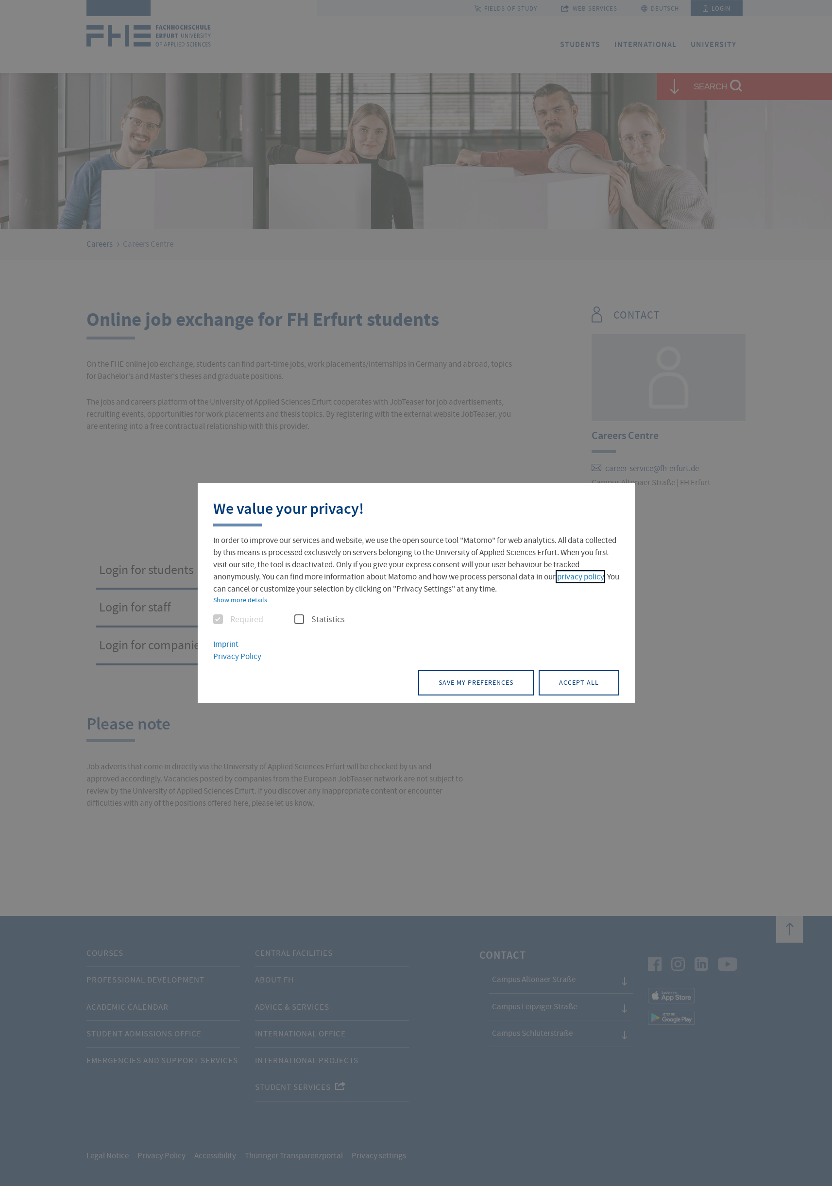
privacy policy (580, 577)
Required (246, 619)
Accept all (579, 682)
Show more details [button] (240, 599)
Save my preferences (476, 682)
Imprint (225, 644)
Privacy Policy (237, 656)
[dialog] (416, 593)
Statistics (328, 619)
